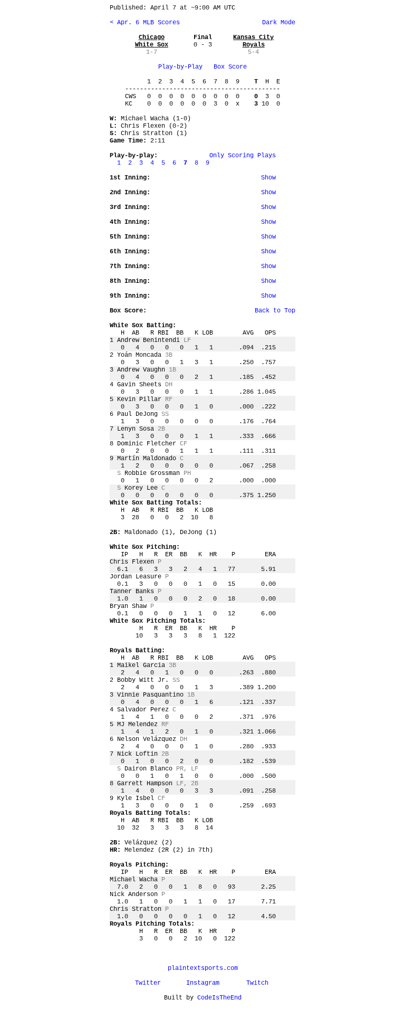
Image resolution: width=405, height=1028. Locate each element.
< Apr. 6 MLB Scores (145, 22)
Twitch (257, 983)
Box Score (230, 67)
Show (268, 178)
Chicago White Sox (151, 41)
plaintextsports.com (203, 968)
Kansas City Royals (253, 41)
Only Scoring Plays (242, 155)
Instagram (202, 983)
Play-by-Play (180, 67)
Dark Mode (276, 22)
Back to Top (275, 311)
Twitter (148, 983)
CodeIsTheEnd (219, 998)
